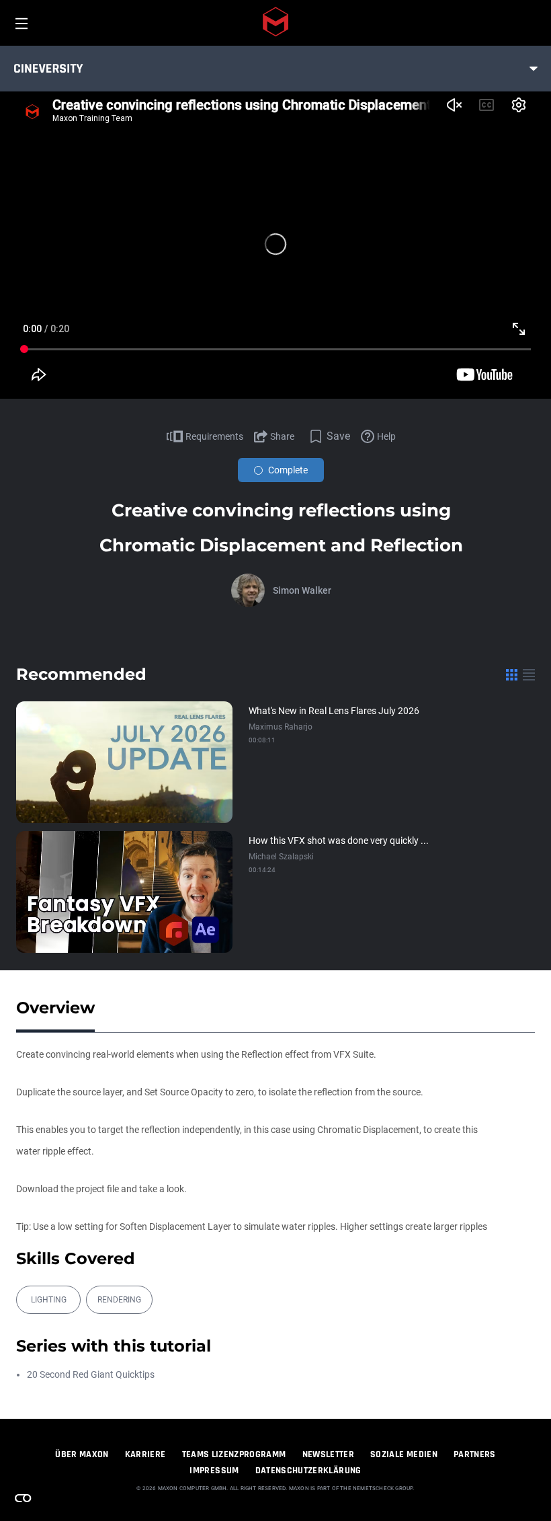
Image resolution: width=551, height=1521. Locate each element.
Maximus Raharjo (280, 727)
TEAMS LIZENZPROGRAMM (234, 1454)
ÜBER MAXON (82, 1454)
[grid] (511, 674)
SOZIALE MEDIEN (403, 1454)
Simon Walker (302, 590)
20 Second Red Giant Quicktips (91, 1374)
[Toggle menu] (533, 68)
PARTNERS (475, 1454)
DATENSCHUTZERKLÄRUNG (308, 1471)
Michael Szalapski (281, 856)
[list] (529, 674)
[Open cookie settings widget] (23, 1498)
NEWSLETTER (328, 1454)
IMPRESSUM (214, 1471)
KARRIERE (145, 1454)
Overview (55, 1007)
